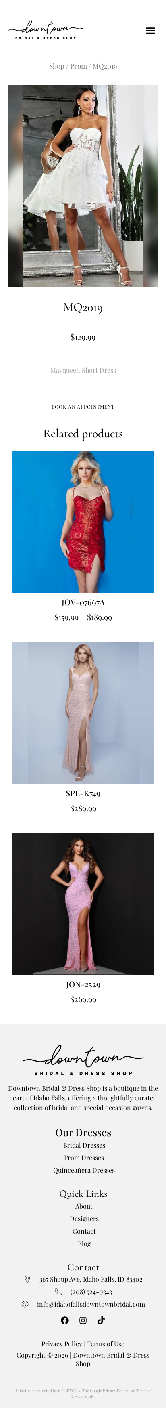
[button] (150, 30)
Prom (78, 65)
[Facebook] (65, 1320)
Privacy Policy (62, 1343)
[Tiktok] (101, 1320)
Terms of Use (105, 1343)
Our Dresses (83, 1132)
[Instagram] (83, 1320)
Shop (56, 65)
